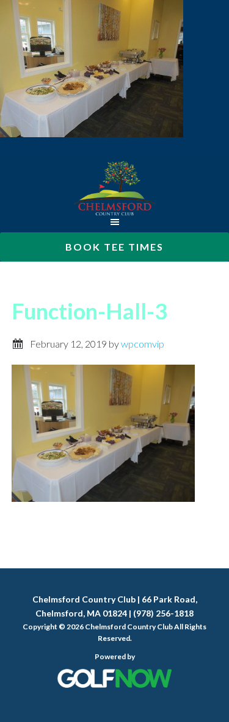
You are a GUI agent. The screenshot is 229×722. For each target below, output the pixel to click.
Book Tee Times (114, 246)
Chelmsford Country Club (114, 188)
